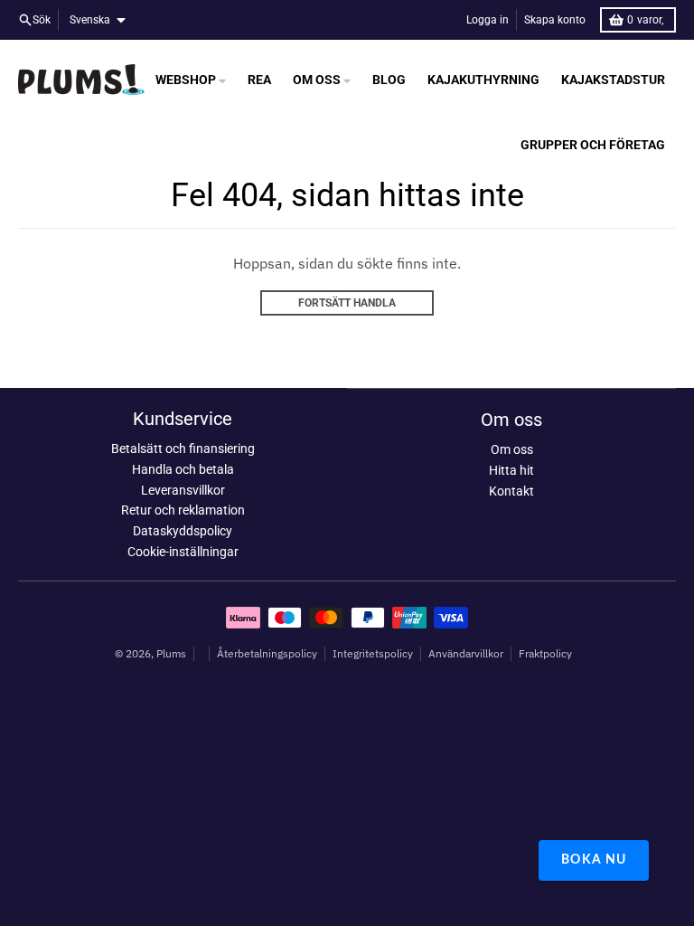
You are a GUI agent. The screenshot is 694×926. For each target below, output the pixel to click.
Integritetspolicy (373, 653)
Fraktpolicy (545, 653)
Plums (171, 653)
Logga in (487, 20)
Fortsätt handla (347, 303)
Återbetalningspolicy (267, 653)
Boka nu (593, 860)
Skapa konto (555, 20)
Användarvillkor (465, 653)
